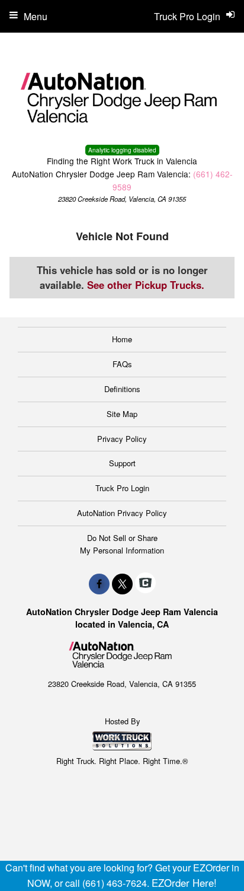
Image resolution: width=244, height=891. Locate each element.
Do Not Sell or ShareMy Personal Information (122, 544)
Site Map (122, 413)
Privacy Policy (122, 438)
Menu (35, 16)
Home (122, 339)
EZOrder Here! (184, 883)
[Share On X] (122, 584)
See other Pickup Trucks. (145, 285)
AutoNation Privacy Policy (122, 512)
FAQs (122, 364)
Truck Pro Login (122, 488)
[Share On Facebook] (99, 584)
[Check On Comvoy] (145, 584)
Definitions (122, 388)
